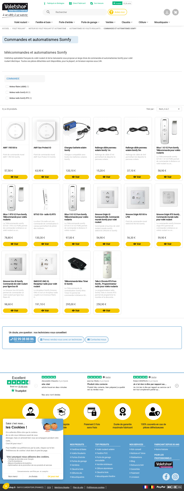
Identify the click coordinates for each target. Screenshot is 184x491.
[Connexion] (167, 12)
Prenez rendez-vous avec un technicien (62, 339)
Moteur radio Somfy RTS (20, 98)
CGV (49, 487)
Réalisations (136, 457)
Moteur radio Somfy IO (19, 92)
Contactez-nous (98, 339)
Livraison (135, 477)
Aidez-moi (120, 12)
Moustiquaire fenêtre (105, 476)
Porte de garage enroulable (103, 459)
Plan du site (78, 487)
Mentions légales (61, 487)
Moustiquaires (77, 477)
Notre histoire (161, 449)
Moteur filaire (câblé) (19, 86)
